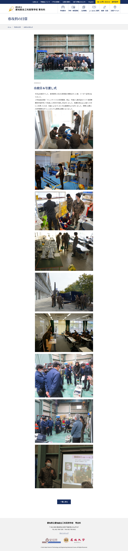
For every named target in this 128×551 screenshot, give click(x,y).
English (91, 2)
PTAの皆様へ (56, 2)
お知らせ (35, 2)
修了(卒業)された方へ (79, 2)
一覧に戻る (64, 502)
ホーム (9, 27)
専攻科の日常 (17, 27)
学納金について (45, 2)
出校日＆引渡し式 (28, 27)
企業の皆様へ (67, 2)
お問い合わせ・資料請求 (109, 2)
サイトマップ (64, 533)
